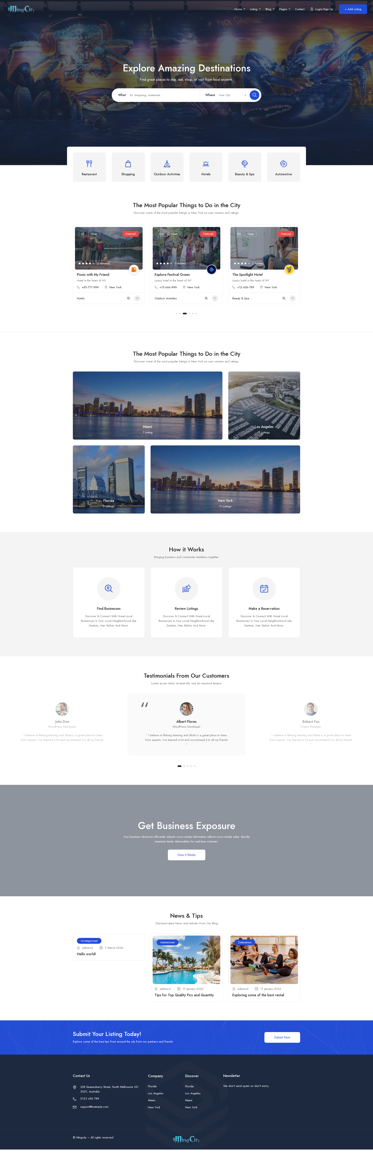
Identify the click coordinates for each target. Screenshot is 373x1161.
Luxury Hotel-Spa (245, 274)
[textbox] (230, 95)
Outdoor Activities (88, 298)
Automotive (239, 298)
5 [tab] (193, 313)
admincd (87, 948)
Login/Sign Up (324, 9)
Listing (254, 9)
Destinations (244, 942)
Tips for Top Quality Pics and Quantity (184, 995)
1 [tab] (176, 313)
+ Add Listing (353, 9)
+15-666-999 (90, 287)
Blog (269, 9)
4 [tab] (188, 313)
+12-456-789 (167, 287)
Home (238, 9)
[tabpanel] (109, 267)
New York (116, 287)
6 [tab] (196, 313)
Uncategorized (89, 941)
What (122, 95)
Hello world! (86, 954)
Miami (151, 1100)
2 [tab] (180, 313)
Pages (283, 9)
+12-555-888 (245, 287)
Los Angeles (155, 1093)
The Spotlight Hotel (170, 274)
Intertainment (167, 942)
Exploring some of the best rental (258, 995)
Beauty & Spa (163, 298)
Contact (299, 9)
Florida (152, 1086)
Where (210, 95)
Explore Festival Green (94, 274)
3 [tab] (183, 313)
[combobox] (230, 95)
